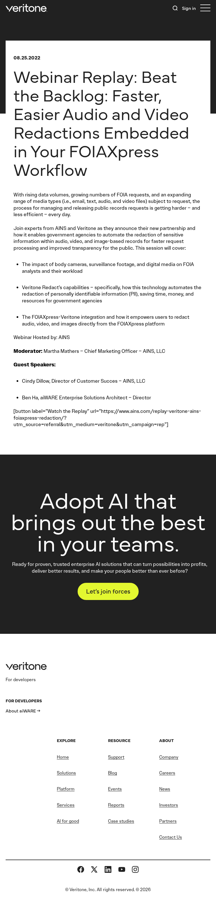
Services (66, 805)
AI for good (68, 821)
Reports (116, 805)
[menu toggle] (205, 8)
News (164, 789)
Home (63, 757)
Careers (167, 773)
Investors (168, 805)
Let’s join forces (108, 590)
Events (115, 789)
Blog (112, 773)
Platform (66, 789)
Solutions (66, 773)
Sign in (189, 8)
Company (168, 757)
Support (116, 757)
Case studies (121, 821)
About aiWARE (21, 710)
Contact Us (170, 837)
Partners (168, 821)
